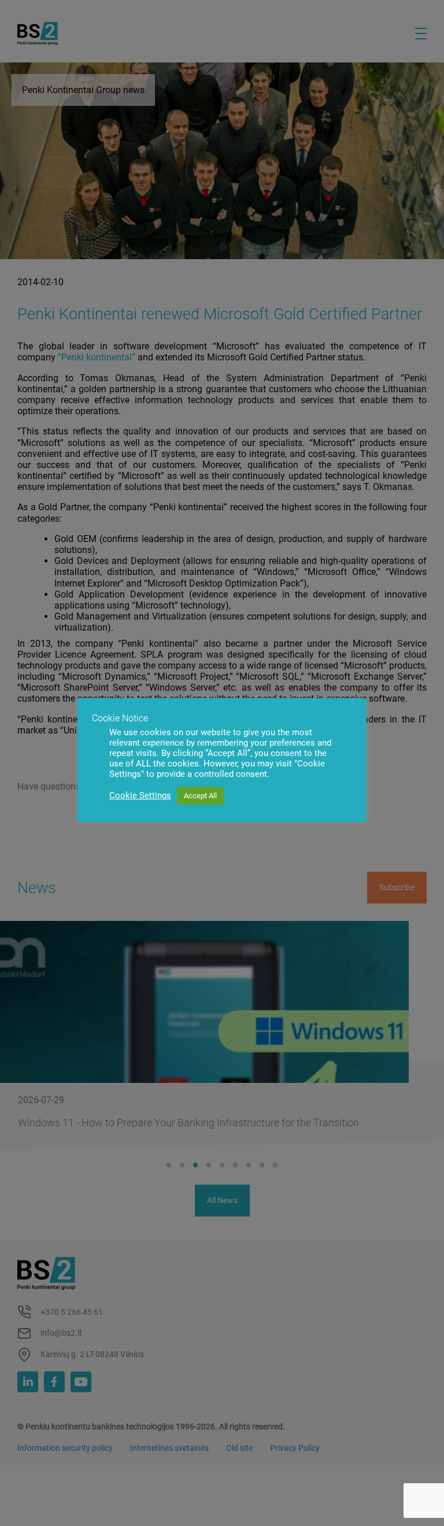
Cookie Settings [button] (140, 795)
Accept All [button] (200, 795)
